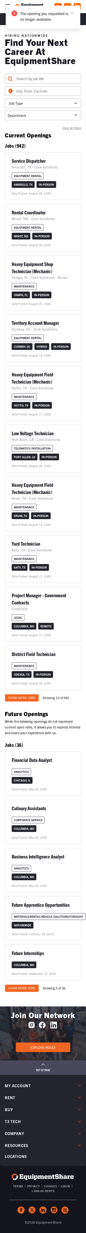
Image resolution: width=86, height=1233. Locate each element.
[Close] (72, 13)
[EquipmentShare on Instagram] (31, 1026)
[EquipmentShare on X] (32, 1210)
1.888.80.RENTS (42, 1191)
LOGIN (65, 1186)
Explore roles (43, 1047)
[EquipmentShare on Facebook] (42, 1027)
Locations (16, 1156)
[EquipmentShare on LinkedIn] (53, 1027)
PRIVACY (33, 1186)
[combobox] (43, 91)
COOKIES (50, 1186)
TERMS (18, 1186)
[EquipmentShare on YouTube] (65, 1210)
